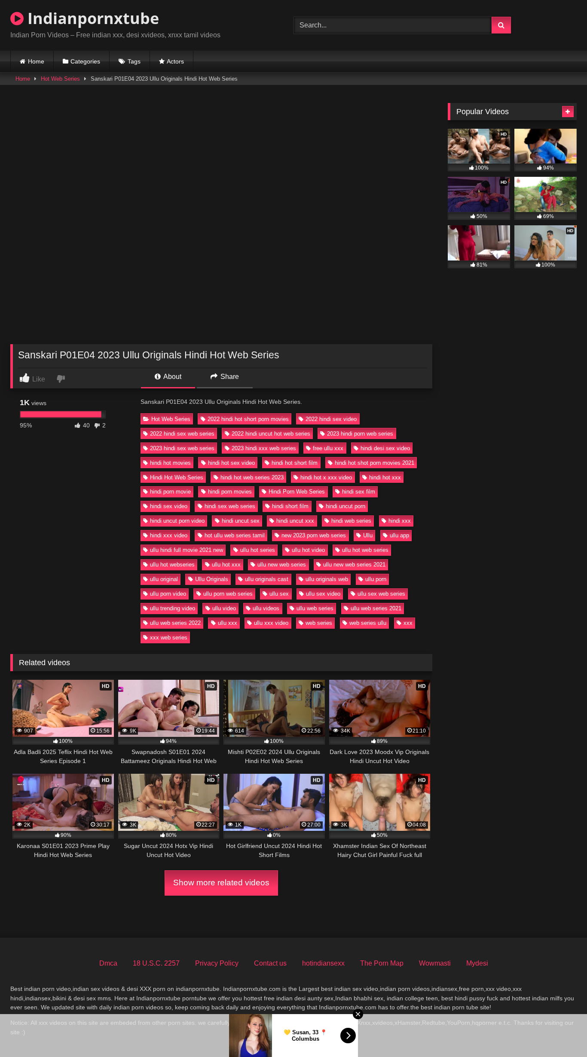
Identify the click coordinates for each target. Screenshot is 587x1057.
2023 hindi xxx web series (264, 448)
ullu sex (279, 594)
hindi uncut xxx (295, 521)
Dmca (108, 963)
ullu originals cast (266, 579)
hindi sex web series (230, 506)
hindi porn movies (230, 491)
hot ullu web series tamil (235, 535)
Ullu (368, 535)
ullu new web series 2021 (354, 564)
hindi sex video (168, 506)
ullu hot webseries (172, 564)
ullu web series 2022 (175, 623)
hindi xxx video (168, 535)
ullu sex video (323, 594)
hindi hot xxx (385, 477)
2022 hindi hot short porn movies (248, 419)
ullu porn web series (228, 594)
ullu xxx (227, 623)
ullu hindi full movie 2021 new (186, 550)
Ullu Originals (211, 579)
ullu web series (315, 608)
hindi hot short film (295, 463)
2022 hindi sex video (331, 419)
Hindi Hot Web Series (176, 477)
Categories (85, 61)
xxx (408, 623)
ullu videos (266, 608)
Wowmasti (435, 963)
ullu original (164, 579)
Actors (175, 61)
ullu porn (375, 579)
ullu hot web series (365, 550)
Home (36, 61)
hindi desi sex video (385, 448)
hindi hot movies (170, 463)
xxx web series (168, 637)
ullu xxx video (271, 623)
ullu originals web (327, 579)
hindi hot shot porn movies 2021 (374, 463)
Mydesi (477, 963)
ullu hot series (257, 550)
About (171, 376)
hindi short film (290, 506)
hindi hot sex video (231, 463)
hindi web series (351, 521)
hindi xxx (399, 521)
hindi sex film (358, 491)
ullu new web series (281, 564)
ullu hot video (308, 550)
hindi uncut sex (241, 521)
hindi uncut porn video (177, 521)
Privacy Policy (216, 963)
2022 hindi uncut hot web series (271, 433)
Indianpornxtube (91, 18)
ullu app (399, 535)
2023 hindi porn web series (360, 433)
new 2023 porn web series (313, 535)
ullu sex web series (381, 594)
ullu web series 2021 (376, 608)
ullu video (224, 608)
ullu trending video (172, 608)
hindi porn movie (170, 491)
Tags (134, 61)
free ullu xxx (328, 448)
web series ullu (367, 623)
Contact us (270, 963)
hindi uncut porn (345, 506)
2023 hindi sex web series (182, 448)
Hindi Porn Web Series (297, 491)
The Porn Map (382, 963)
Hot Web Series (60, 79)
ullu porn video (168, 594)
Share (229, 376)
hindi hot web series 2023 (252, 477)
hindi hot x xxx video (326, 477)
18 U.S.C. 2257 (156, 963)
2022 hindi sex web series (182, 433)
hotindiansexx (323, 963)
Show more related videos (221, 882)
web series (319, 623)
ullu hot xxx (226, 564)
